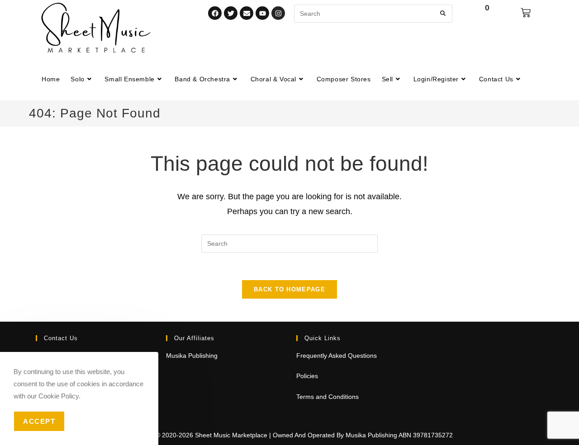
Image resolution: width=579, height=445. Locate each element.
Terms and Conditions (327, 396)
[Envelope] (246, 13)
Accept (39, 421)
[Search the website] (373, 13)
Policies (307, 375)
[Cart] (525, 12)
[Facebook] (215, 13)
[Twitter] (230, 13)
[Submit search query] (443, 14)
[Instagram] (278, 13)
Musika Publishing (192, 355)
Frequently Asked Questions (336, 355)
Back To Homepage (289, 289)
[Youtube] (262, 13)
